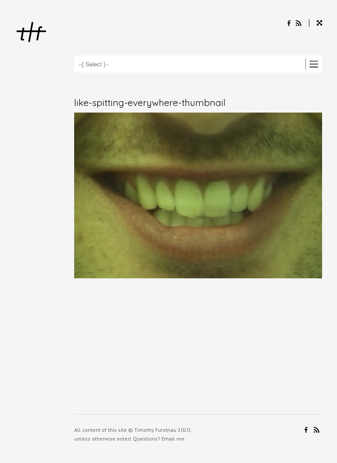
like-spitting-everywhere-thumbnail (150, 102)
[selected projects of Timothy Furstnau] (31, 33)
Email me (172, 438)
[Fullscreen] (315, 23)
